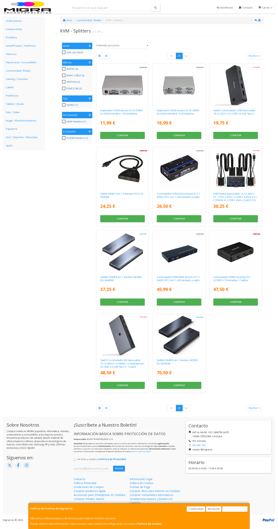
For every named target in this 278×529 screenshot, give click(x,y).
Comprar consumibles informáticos (151, 495)
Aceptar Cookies (235, 509)
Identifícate (226, 7)
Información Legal (141, 479)
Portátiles (11, 37)
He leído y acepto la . (102, 459)
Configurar (196, 509)
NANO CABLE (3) (75, 75)
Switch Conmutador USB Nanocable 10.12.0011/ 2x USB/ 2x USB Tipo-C (234, 112)
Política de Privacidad (141, 451)
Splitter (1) (72, 105)
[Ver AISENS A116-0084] (122, 85)
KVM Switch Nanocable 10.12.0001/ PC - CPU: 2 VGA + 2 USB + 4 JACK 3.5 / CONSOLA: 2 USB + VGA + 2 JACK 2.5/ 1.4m (235, 198)
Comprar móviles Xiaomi (89, 499)
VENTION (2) (73, 82)
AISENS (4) (72, 68)
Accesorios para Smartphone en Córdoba (99, 495)
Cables (10, 87)
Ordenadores (14, 20)
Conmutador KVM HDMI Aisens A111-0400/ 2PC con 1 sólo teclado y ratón (178, 278)
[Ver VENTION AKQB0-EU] (122, 252)
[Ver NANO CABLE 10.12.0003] (122, 335)
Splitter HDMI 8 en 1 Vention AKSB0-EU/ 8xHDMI (177, 361)
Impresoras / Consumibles (21, 62)
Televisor (11, 54)
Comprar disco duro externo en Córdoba (155, 491)
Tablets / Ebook (15, 104)
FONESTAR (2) (74, 88)
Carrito (265, 7)
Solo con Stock (74, 52)
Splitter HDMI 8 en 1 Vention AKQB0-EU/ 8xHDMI (121, 278)
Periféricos (12, 95)
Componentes (14, 29)
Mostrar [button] (253, 55)
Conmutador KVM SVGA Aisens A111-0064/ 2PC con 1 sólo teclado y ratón (179, 195)
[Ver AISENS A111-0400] (179, 252)
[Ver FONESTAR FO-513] (122, 168)
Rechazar (214, 509)
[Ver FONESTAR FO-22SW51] (235, 252)
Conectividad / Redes (18, 70)
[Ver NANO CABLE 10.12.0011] (235, 85)
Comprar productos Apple (90, 491)
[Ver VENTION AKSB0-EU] (179, 335)
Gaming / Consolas (17, 79)
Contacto (247, 7)
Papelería (11, 129)
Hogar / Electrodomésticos (21, 120)
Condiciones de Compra (88, 487)
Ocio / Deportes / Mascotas (22, 137)
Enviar (119, 468)
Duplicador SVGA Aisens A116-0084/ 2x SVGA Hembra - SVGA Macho (121, 112)
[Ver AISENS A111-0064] (179, 168)
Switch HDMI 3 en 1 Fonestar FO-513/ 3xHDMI (122, 195)
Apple (9, 145)
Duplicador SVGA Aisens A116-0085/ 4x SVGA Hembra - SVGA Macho (178, 112)
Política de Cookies (149, 523)
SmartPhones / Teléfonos (21, 45)
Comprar (122, 135)
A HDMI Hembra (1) (77, 138)
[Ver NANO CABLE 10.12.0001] (235, 168)
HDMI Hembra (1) (76, 121)
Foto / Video (13, 112)
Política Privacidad (85, 483)
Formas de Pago (140, 487)
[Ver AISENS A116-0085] (179, 85)
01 (179, 55)
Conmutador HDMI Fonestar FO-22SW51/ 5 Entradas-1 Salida (232, 278)
